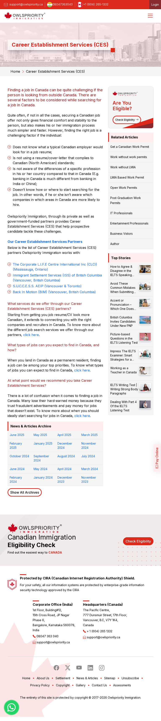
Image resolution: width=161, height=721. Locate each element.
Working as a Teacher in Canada (123, 370)
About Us (43, 678)
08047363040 (62, 4)
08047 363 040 (47, 636)
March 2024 (89, 469)
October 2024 (19, 456)
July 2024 (88, 456)
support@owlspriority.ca (26, 4)
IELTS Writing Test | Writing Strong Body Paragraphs (124, 389)
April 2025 (64, 435)
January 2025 (43, 443)
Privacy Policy (40, 685)
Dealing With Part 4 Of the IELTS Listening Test (123, 406)
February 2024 (16, 479)
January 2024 (43, 477)
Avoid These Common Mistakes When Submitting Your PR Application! (124, 288)
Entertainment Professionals (129, 223)
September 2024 (41, 458)
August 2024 (66, 456)
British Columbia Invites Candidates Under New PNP (123, 321)
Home (15, 71)
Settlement (63, 678)
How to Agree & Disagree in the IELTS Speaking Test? (121, 271)
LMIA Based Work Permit (127, 177)
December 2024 (64, 445)
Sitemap (109, 678)
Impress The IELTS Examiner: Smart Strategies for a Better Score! (123, 355)
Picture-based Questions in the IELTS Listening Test (124, 338)
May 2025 (40, 435)
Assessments (122, 685)
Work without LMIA (123, 167)
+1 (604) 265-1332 (95, 4)
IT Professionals (121, 213)
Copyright (63, 685)
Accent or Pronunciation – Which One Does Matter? (122, 305)
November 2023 (88, 479)
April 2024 (64, 469)
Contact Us (99, 685)
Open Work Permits (123, 187)
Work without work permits (128, 157)
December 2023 (64, 479)
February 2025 (16, 445)
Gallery (81, 685)
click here (31, 335)
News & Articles (87, 678)
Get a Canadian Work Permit (129, 146)
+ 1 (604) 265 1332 (99, 631)
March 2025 (89, 435)
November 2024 (88, 445)
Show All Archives (24, 492)
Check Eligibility (125, 119)
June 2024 (17, 469)
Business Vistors (121, 233)
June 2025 (17, 435)
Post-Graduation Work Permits (125, 200)
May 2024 (40, 469)
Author (114, 244)
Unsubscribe (130, 678)
